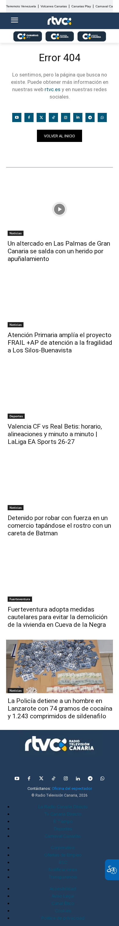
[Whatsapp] (102, 117)
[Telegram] (90, 117)
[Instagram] (65, 117)
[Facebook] (29, 117)
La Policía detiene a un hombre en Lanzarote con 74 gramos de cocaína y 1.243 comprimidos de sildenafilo (60, 708)
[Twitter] (41, 117)
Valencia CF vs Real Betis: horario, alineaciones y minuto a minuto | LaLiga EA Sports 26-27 (55, 434)
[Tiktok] (53, 117)
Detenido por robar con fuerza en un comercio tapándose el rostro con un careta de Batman (59, 525)
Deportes (16, 416)
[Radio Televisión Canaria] (59, 743)
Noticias (18, 152)
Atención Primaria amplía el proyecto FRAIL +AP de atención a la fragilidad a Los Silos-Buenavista (60, 342)
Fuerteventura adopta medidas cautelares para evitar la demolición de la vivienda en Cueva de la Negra (57, 617)
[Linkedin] (77, 117)
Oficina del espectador (72, 788)
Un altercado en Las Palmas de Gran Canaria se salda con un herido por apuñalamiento (59, 251)
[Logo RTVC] (59, 21)
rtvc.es (52, 89)
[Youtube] (16, 117)
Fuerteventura (19, 599)
